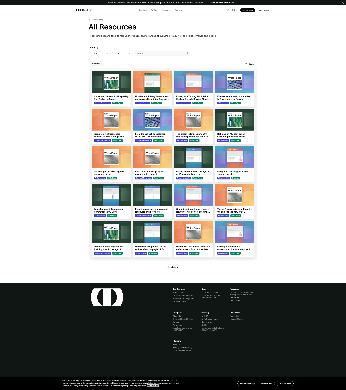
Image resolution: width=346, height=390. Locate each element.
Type (95, 53)
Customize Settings (247, 383)
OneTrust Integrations (182, 350)
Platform (176, 344)
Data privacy (207, 322)
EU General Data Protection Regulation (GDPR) (213, 329)
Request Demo (236, 319)
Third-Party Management (183, 298)
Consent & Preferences (183, 295)
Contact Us (234, 316)
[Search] (186, 53)
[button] (343, 2)
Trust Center (178, 293)
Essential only (266, 383)
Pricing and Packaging (182, 347)
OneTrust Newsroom (210, 293)
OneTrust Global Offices (183, 319)
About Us (177, 316)
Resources (234, 297)
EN (233, 10)
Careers (176, 322)
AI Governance (179, 301)
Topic (117, 53)
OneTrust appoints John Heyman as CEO (212, 296)
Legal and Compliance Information (182, 329)
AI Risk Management (210, 319)
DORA (204, 325)
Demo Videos (235, 300)
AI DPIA (205, 316)
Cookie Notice (152, 386)
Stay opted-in (285, 383)
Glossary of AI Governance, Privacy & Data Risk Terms (241, 293)
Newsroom (177, 325)
